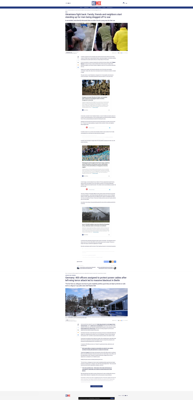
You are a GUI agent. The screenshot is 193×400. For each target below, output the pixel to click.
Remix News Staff (69, 52)
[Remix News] (96, 3)
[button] (112, 398)
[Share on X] (118, 53)
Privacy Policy (91, 398)
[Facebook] (66, 3)
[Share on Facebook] (117, 53)
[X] (67, 3)
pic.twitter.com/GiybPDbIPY (109, 137)
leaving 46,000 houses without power (88, 328)
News (66, 11)
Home (66, 273)
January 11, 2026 (100, 139)
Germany (67, 275)
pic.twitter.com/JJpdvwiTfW (92, 255)
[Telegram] (70, 3)
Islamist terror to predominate (97, 325)
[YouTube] (68, 3)
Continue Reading (96, 386)
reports (87, 352)
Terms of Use (97, 398)
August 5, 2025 (99, 257)
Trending (74, 275)
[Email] (120, 53)
